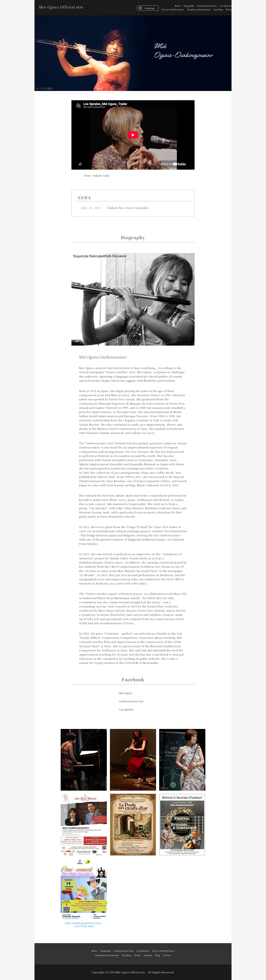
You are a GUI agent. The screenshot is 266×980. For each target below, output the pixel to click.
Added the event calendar (128, 208)
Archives (148, 955)
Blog (157, 955)
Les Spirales (226, 5)
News (178, 5)
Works (229, 9)
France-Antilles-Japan (173, 9)
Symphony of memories (198, 9)
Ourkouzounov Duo (207, 5)
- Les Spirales (126, 709)
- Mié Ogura (125, 693)
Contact (167, 955)
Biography (189, 5)
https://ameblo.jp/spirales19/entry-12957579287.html (84, 925)
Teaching (218, 9)
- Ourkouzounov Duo (131, 701)
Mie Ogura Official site (61, 7)
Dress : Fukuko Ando (97, 175)
